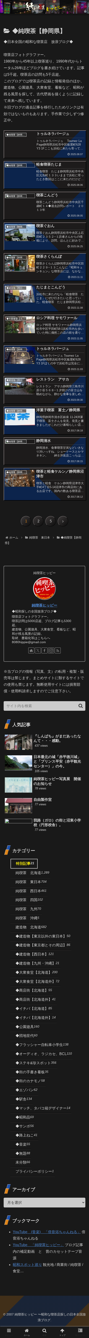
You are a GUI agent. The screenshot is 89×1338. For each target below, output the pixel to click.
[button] (81, 705)
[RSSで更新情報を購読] (58, 650)
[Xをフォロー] (38, 650)
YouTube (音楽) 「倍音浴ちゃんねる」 (47, 1232)
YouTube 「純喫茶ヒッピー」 (38, 1245)
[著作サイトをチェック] (31, 650)
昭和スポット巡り (27, 1265)
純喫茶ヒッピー (44, 605)
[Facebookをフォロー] (44, 650)
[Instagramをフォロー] (51, 650)
